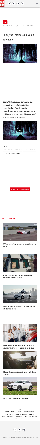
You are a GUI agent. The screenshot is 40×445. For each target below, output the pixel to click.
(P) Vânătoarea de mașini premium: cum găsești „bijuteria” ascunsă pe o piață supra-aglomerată (18, 346)
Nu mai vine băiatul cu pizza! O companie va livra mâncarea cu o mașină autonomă (17, 276)
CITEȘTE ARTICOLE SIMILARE (20, 189)
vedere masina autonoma (12, 153)
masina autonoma (29, 150)
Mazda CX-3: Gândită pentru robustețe (15, 398)
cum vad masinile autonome (13, 150)
